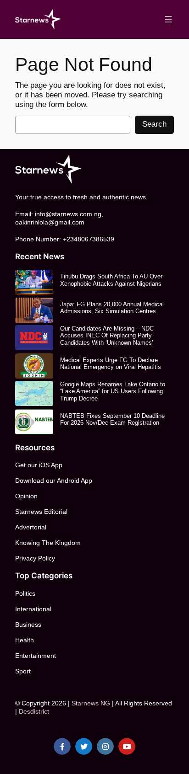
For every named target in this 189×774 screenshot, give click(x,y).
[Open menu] (168, 19)
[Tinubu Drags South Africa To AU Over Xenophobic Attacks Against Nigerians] (34, 282)
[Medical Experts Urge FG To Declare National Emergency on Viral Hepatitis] (34, 366)
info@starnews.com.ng (68, 214)
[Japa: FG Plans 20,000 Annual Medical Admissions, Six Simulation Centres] (34, 310)
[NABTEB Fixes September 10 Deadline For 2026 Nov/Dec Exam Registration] (34, 421)
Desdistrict (34, 711)
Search (154, 124)
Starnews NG (91, 703)
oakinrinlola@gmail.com (49, 222)
